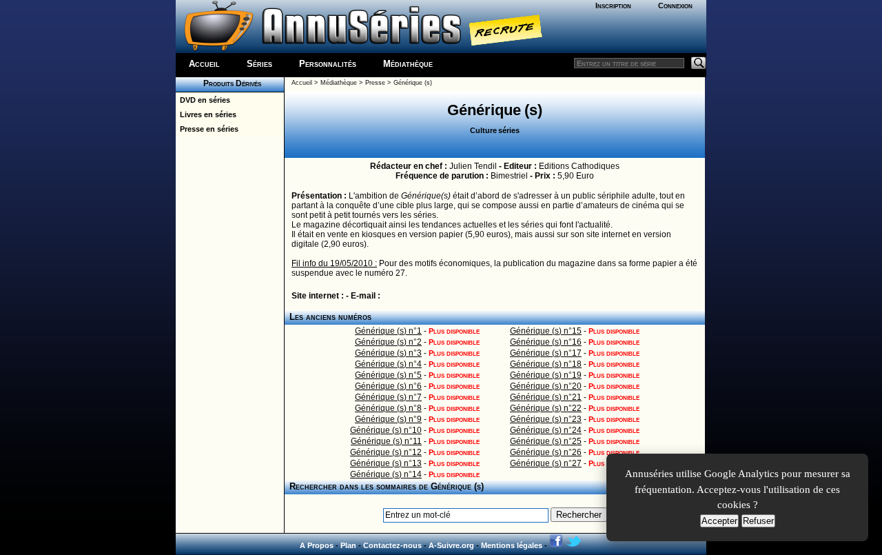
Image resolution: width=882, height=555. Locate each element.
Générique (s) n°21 (546, 397)
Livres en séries (206, 114)
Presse (375, 82)
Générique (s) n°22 (546, 408)
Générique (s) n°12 (386, 452)
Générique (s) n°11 (386, 441)
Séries (259, 64)
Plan (348, 545)
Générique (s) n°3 (388, 353)
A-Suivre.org (451, 545)
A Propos (317, 545)
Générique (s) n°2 (388, 342)
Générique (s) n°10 (386, 430)
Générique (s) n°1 (388, 331)
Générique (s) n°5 (388, 375)
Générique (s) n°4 (388, 364)
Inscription (613, 5)
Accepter (719, 521)
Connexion (675, 5)
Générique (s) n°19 (546, 375)
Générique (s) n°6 (388, 386)
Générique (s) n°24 (546, 430)
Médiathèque (408, 64)
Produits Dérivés (230, 83)
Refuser (758, 521)
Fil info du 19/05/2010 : (334, 263)
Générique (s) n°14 (386, 474)
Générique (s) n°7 (388, 397)
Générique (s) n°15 (546, 331)
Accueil (204, 64)
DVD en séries (203, 100)
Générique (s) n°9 (388, 419)
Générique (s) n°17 (546, 353)
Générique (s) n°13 (386, 463)
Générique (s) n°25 (546, 441)
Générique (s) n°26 (546, 452)
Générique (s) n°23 (546, 419)
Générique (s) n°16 (546, 342)
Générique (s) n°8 (388, 408)
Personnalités (327, 64)
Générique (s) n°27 (546, 463)
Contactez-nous (392, 545)
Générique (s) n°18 (546, 364)
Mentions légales (511, 545)
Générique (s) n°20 (546, 386)
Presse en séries (207, 129)
